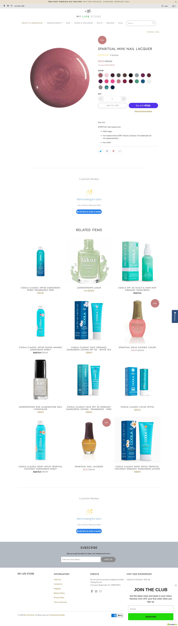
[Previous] (21, 75)
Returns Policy (59, 593)
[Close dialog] (176, 585)
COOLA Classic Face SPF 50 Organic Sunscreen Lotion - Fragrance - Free (89, 380)
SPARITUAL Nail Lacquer (89, 440)
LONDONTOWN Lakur (89, 261)
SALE (120, 23)
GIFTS (99, 23)
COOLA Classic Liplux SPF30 (137, 380)
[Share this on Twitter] (100, 151)
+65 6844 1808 (19, 6)
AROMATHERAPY (54, 23)
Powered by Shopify (57, 615)
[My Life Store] (89, 13)
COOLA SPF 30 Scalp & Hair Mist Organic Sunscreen (137, 261)
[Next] (91, 75)
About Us (57, 579)
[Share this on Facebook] (107, 151)
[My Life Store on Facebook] (4, 6)
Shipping (57, 589)
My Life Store (29, 615)
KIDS (68, 23)
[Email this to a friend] (120, 151)
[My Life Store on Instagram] (8, 6)
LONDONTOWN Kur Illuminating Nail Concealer (41, 380)
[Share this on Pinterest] (113, 151)
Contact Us (58, 584)
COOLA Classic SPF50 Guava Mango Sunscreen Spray (41, 321)
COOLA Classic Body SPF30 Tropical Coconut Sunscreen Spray (41, 440)
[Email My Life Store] (11, 6)
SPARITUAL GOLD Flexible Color (137, 321)
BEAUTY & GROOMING (32, 23)
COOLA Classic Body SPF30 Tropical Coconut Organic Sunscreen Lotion (137, 440)
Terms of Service (60, 602)
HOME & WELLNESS (83, 23)
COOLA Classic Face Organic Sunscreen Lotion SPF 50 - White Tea (89, 321)
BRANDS (111, 23)
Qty (99, 94)
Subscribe (151, 616)
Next (157, 32)
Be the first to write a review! (89, 212)
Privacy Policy (59, 597)
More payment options (143, 111)
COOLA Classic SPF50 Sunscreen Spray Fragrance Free (41, 261)
